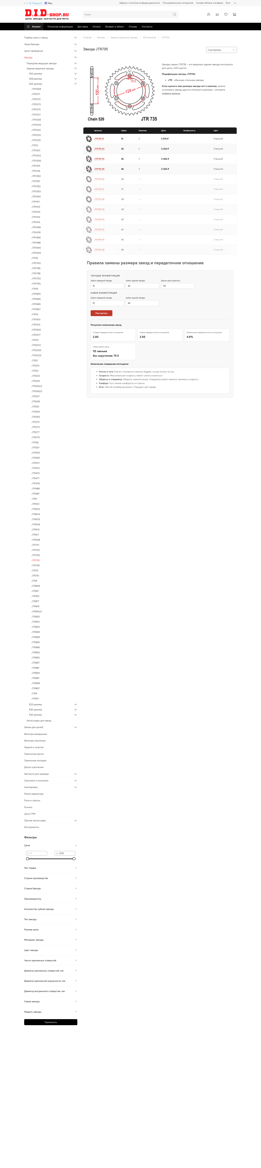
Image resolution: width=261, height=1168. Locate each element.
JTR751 (35, 575)
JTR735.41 (99, 138)
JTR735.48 (99, 249)
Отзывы (133, 26)
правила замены (171, 93)
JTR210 (35, 365)
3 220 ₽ (165, 148)
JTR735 (35, 560)
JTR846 (35, 647)
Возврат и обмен (114, 26)
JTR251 (35, 406)
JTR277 (35, 432)
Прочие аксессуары (35, 820)
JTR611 (35, 534)
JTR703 (35, 549)
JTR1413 (35, 211)
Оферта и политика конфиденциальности (139, 3)
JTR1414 (35, 216)
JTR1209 (36, 124)
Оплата (96, 26)
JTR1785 (35, 268)
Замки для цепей (33, 727)
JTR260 (35, 416)
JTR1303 (36, 155)
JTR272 (35, 421)
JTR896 (35, 683)
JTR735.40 (99, 219)
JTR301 (35, 447)
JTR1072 (36, 99)
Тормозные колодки (35, 760)
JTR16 (34, 257)
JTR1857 (35, 309)
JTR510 (35, 503)
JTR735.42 (99, 229)
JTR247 (35, 396)
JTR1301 (35, 150)
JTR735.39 (99, 209)
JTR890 (35, 672)
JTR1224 (36, 135)
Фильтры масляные (35, 740)
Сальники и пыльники (36, 780)
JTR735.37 (99, 189)
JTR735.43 (99, 148)
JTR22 (34, 370)
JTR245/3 (36, 391)
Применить (51, 1022)
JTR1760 (36, 263)
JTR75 (34, 570)
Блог (228, 3)
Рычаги (28, 807)
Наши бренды (31, 44)
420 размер (35, 73)
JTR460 (35, 457)
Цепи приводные (33, 50)
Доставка (83, 26)
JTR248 (35, 401)
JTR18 (34, 288)
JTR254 (35, 411)
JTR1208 (36, 119)
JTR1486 (36, 242)
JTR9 (34, 693)
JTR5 (34, 498)
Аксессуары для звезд (39, 720)
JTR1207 (36, 114)
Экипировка (30, 787)
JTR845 (35, 642)
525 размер (35, 704)
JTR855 (35, 657)
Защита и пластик (34, 747)
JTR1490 (36, 247)
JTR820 (35, 616)
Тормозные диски (34, 753)
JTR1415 (35, 222)
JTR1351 (35, 181)
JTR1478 (35, 232)
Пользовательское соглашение (178, 3)
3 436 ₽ (165, 158)
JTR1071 (35, 94)
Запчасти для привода (36, 773)
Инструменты (31, 827)
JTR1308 (36, 160)
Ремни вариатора (33, 793)
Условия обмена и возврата (209, 3)
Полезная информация (60, 26)
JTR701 (35, 544)
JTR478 (35, 483)
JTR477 (35, 478)
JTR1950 (36, 329)
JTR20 (35, 339)
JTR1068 (36, 88)
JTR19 (34, 314)
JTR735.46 (99, 169)
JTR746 (35, 565)
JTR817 (35, 601)
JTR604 (35, 514)
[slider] (27, 858)
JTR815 (35, 596)
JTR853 (35, 652)
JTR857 (35, 662)
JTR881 (35, 667)
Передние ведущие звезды (42, 63)
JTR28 (34, 442)
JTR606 (35, 524)
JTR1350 (36, 175)
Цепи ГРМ (29, 813)
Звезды (101, 37)
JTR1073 (36, 104)
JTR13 (34, 145)
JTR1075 (36, 109)
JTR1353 (36, 191)
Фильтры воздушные (35, 733)
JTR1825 (36, 293)
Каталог (36, 26)
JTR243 (35, 380)
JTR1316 (35, 170)
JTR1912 (35, 324)
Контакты (147, 26)
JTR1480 (36, 237)
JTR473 (35, 467)
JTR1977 (35, 334)
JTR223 (35, 375)
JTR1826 (36, 298)
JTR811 (35, 590)
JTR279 (35, 437)
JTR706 (35, 555)
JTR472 (35, 462)
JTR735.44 (99, 239)
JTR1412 (35, 206)
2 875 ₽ (165, 138)
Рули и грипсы (32, 800)
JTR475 (35, 473)
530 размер (35, 709)
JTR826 (35, 631)
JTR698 (35, 539)
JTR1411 (35, 201)
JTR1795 (36, 283)
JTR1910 (35, 319)
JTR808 (35, 585)
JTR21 (34, 360)
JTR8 (34, 580)
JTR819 (35, 606)
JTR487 (35, 493)
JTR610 (35, 529)
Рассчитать (101, 313)
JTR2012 (36, 345)
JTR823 (35, 626)
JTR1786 (36, 273)
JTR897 (35, 688)
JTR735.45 (99, 158)
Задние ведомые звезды (124, 37)
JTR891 (35, 678)
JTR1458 (36, 227)
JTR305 (35, 452)
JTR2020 (36, 350)
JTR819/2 (36, 611)
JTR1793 (36, 278)
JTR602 (35, 508)
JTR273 (35, 427)
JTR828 (35, 637)
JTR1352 (36, 186)
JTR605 (35, 519)
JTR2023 (36, 355)
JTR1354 (36, 196)
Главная (87, 37)
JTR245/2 (36, 386)
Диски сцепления (34, 767)
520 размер (149, 37)
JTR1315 (35, 165)
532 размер (35, 714)
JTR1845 (36, 304)
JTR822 (35, 621)
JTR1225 (36, 140)
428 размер (35, 78)
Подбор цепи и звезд (36, 37)
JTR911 (35, 698)
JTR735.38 (99, 199)
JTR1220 (36, 129)
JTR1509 (36, 252)
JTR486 (35, 488)
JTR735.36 (99, 179)
